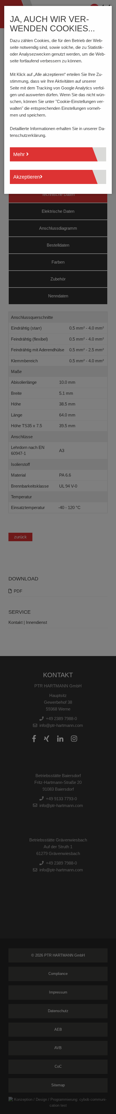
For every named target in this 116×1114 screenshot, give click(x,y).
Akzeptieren (26, 177)
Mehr (19, 154)
